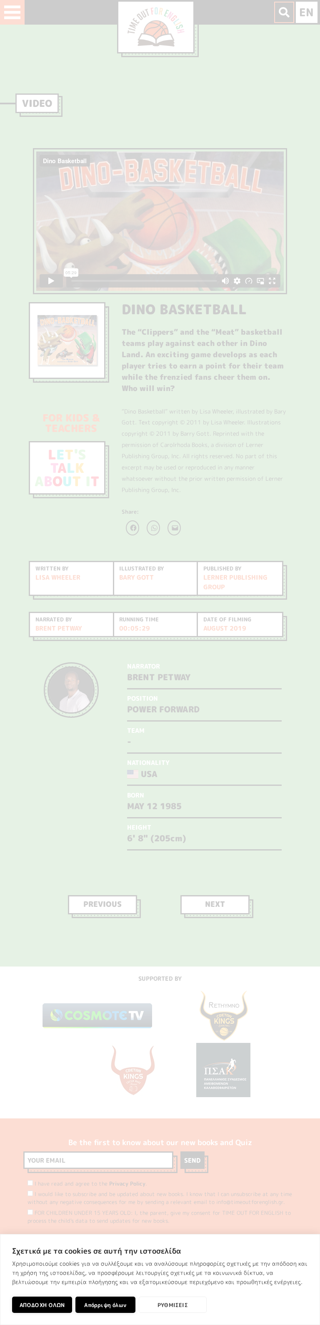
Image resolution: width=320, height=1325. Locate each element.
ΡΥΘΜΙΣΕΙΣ (173, 1305)
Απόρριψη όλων (105, 1305)
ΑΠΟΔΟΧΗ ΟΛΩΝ (42, 1305)
